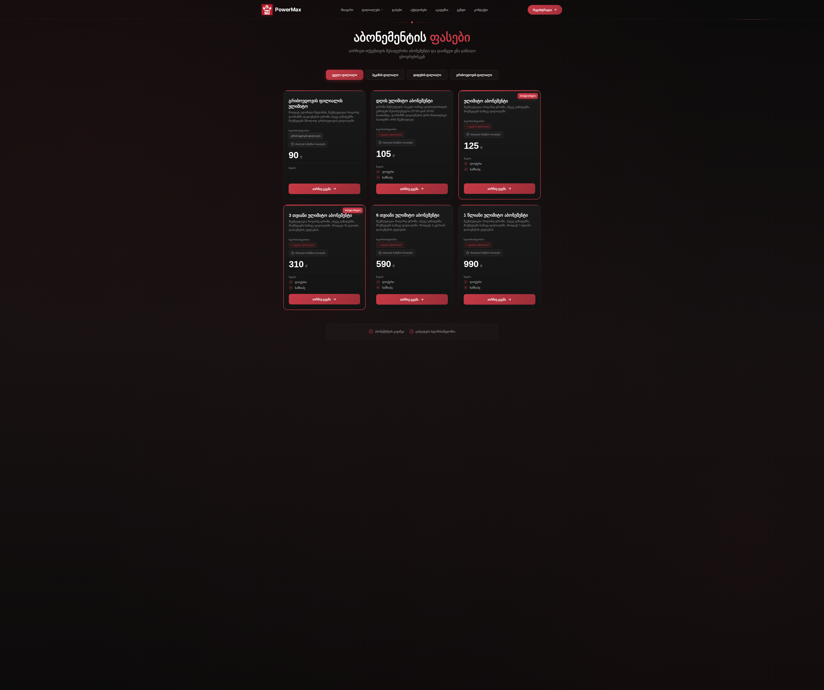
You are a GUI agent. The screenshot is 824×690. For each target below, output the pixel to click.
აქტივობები (418, 10)
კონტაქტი (481, 10)
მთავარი (347, 10)
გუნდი (461, 10)
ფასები (397, 10)
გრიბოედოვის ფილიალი (474, 75)
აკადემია (441, 10)
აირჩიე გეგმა (321, 189)
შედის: (293, 168)
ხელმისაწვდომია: (299, 130)
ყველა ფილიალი (344, 75)
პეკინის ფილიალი (385, 75)
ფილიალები (371, 10)
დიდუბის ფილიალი (427, 75)
